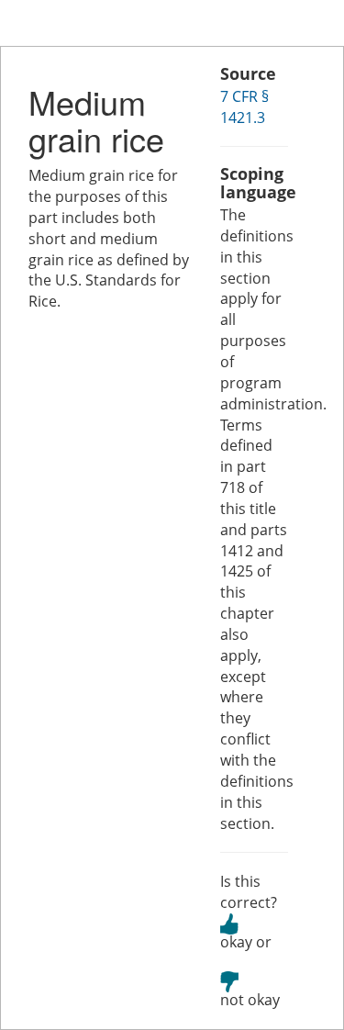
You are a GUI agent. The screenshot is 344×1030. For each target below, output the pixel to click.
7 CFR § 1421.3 (244, 107)
